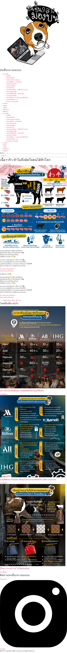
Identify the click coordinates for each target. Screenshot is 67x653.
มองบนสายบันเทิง (12, 95)
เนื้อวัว (13, 300)
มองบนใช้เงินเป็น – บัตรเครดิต (15, 93)
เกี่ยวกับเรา (6, 109)
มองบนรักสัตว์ (11, 78)
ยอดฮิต (9, 76)
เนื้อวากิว (18, 300)
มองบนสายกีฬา (11, 86)
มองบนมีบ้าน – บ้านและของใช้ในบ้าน (17, 97)
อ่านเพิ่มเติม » (4, 394)
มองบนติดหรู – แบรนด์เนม (14, 82)
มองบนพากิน (10, 88)
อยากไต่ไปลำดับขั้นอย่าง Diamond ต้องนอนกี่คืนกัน (22, 390)
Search (2, 153)
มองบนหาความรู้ (11, 84)
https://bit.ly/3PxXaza (6, 271)
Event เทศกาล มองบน (13, 80)
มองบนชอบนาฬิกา (12, 91)
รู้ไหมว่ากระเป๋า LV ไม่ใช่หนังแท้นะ (14, 568)
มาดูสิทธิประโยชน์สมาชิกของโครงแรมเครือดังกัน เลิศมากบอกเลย (28, 479)
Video (5, 107)
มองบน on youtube (12, 101)
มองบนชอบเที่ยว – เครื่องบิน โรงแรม (17, 89)
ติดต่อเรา (5, 111)
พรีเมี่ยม (8, 300)
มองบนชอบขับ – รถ (12, 99)
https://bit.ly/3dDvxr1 (8, 269)
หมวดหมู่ (5, 74)
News (5, 105)
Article (5, 103)
